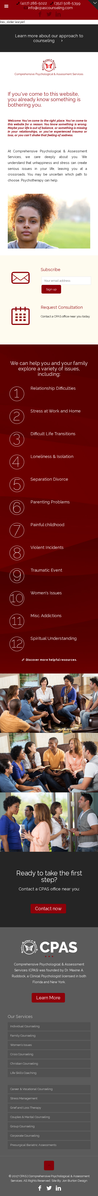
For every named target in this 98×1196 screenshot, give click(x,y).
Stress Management (23, 1098)
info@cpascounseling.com (50, 8)
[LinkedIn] (58, 14)
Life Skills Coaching (23, 1073)
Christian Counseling (24, 1063)
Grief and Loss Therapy (25, 1107)
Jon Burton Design (74, 1180)
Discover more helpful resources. (51, 659)
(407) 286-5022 (34, 3)
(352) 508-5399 (67, 3)
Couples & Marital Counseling (30, 1117)
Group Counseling (22, 1126)
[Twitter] (49, 14)
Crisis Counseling (21, 1054)
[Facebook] (40, 14)
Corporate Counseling (24, 1135)
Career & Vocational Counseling (31, 1089)
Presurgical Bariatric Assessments (33, 1145)
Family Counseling (23, 1035)
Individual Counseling (25, 1026)
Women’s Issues (21, 1045)
